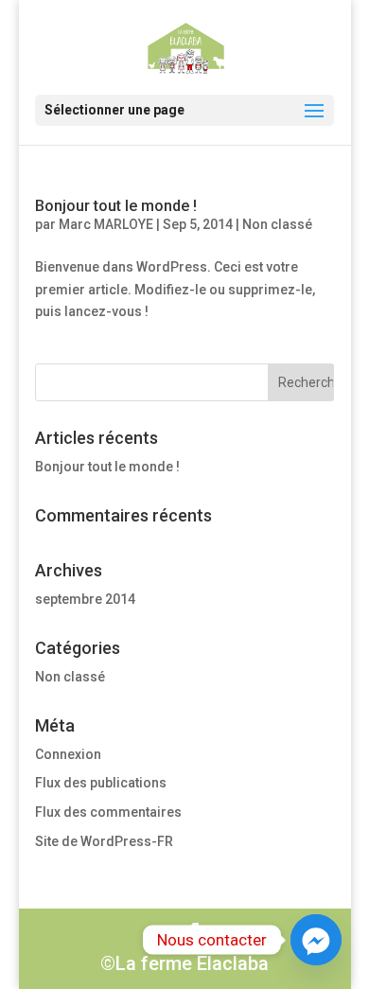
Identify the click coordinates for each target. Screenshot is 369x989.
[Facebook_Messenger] (316, 939)
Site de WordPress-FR (104, 841)
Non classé (277, 224)
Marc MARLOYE (106, 224)
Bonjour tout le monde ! (116, 206)
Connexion (68, 754)
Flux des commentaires (108, 812)
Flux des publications (101, 782)
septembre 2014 (85, 599)
